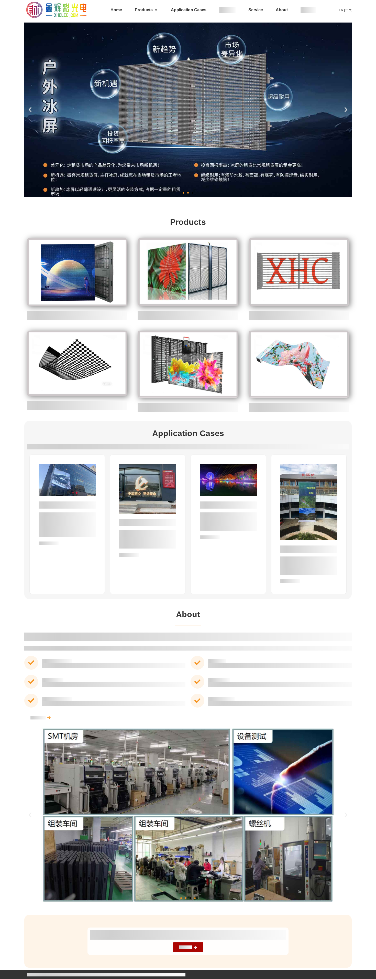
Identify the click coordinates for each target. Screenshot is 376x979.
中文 (349, 10)
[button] (30, 110)
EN (341, 10)
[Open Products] (156, 10)
